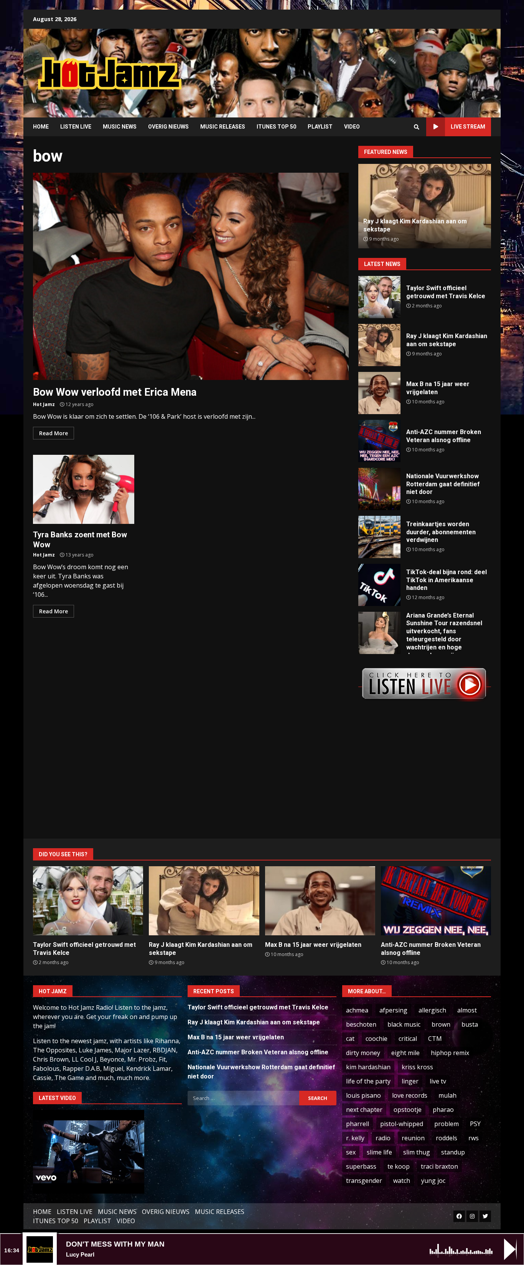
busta (469, 1024)
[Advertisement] (359, 67)
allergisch (432, 1010)
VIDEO (352, 127)
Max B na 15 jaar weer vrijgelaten (379, 393)
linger (410, 1081)
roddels (446, 1138)
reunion (413, 1138)
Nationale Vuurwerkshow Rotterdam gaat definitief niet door (379, 489)
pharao (443, 1109)
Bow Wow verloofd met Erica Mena (191, 276)
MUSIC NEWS (120, 127)
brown (441, 1024)
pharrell (357, 1124)
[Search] (416, 127)
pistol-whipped (401, 1124)
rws (473, 1138)
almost (467, 1010)
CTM (435, 1038)
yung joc (433, 1180)
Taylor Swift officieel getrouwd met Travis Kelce (379, 297)
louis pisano (363, 1095)
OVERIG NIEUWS (168, 127)
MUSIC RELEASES (222, 127)
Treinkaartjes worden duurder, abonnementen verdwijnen (379, 537)
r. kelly (355, 1138)
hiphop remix (450, 1053)
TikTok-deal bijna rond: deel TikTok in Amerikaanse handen (379, 585)
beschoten (361, 1024)
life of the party (368, 1081)
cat (350, 1038)
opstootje (408, 1109)
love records (409, 1095)
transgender (364, 1180)
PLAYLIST (320, 127)
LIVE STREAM (468, 127)
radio (383, 1138)
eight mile (405, 1053)
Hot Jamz (44, 404)
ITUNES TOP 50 (276, 127)
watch (401, 1180)
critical (408, 1038)
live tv (438, 1081)
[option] (424, 206)
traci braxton (439, 1166)
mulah (447, 1095)
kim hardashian (368, 1067)
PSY (475, 1124)
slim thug (416, 1152)
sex (351, 1152)
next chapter (364, 1109)
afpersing (393, 1010)
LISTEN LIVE (75, 127)
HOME (41, 127)
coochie (376, 1038)
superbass (361, 1166)
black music (403, 1024)
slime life (379, 1152)
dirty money (363, 1053)
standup (453, 1152)
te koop (398, 1166)
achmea (357, 1010)
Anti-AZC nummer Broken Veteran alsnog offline (379, 441)
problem (446, 1124)
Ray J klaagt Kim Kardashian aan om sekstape (379, 345)
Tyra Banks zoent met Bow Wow (83, 489)
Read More (53, 433)
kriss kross (417, 1067)
